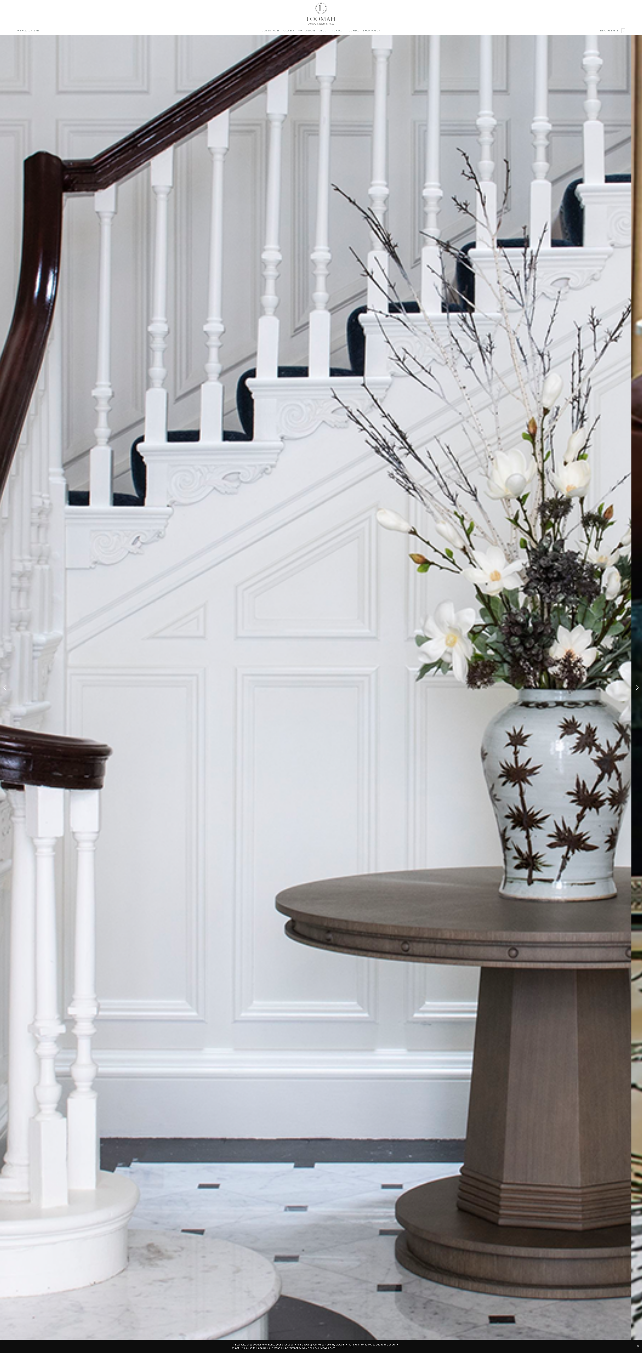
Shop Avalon (372, 30)
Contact (338, 30)
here (332, 1347)
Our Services (270, 30)
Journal (353, 30)
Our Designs (306, 30)
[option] (321, 690)
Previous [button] (5, 687)
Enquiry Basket (612, 30)
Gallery (288, 30)
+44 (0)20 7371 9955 (28, 30)
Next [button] (637, 687)
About (323, 30)
